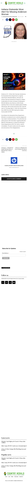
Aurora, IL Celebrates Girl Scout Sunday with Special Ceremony (21, 149)
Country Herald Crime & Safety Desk (10, 16)
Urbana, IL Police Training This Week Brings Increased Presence (13, 449)
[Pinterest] (13, 19)
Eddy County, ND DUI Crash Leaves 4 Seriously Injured (14, 446)
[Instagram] (6, 282)
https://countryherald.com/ (14, 167)
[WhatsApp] (16, 19)
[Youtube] (13, 282)
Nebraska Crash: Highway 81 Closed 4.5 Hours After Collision (13, 442)
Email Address (5, 253)
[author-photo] (14, 163)
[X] (10, 19)
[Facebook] (7, 19)
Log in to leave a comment (14, 178)
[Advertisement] (14, 56)
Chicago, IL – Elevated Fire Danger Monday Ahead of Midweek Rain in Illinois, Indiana (7, 150)
